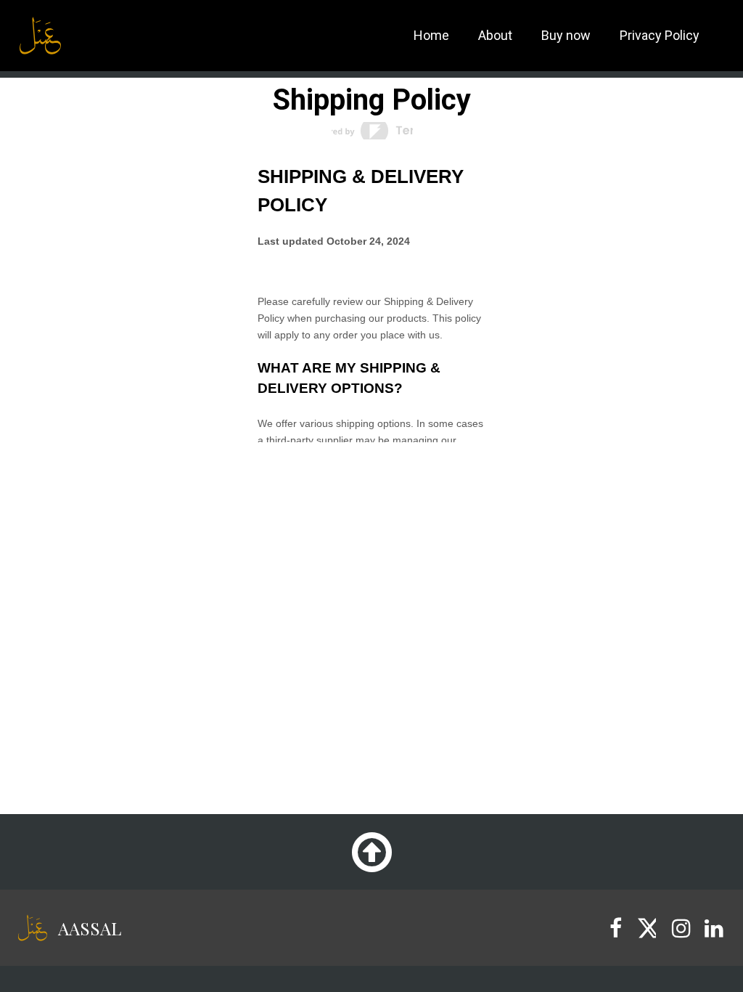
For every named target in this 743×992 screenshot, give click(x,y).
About (495, 35)
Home (431, 35)
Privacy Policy (659, 35)
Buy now (566, 35)
